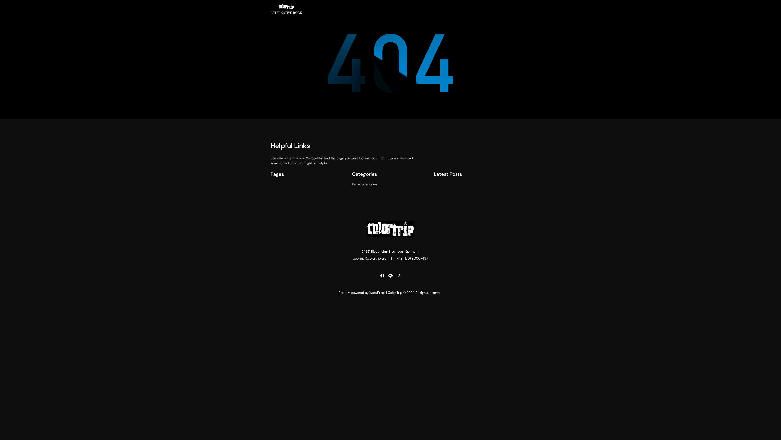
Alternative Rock (286, 12)
